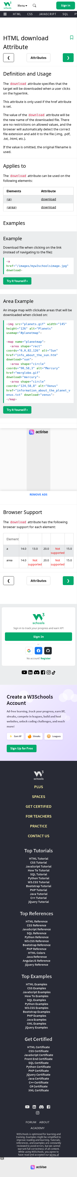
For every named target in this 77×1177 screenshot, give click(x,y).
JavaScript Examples (37, 992)
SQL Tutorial (38, 874)
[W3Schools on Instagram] (48, 673)
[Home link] (7, 5)
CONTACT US (38, 835)
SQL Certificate (38, 1063)
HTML (17, 14)
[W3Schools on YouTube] (24, 673)
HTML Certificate (38, 1047)
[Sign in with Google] (29, 650)
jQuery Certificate (38, 1074)
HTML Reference (37, 921)
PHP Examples (36, 1016)
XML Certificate (38, 1090)
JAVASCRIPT (47, 14)
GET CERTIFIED (39, 806)
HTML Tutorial (38, 858)
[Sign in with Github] (48, 650)
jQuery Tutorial (38, 902)
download (48, 199)
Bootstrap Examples (36, 1012)
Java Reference (36, 957)
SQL (65, 14)
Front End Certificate (38, 1059)
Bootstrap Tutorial (38, 886)
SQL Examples (36, 1000)
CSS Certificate (39, 1051)
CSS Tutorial (38, 862)
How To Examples (36, 996)
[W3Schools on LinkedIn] (30, 673)
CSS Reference (36, 925)
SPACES (38, 796)
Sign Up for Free (21, 748)
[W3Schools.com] (38, 776)
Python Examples (36, 1004)
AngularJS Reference (36, 961)
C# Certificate (39, 1086)
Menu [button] (21, 5)
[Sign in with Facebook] (38, 650)
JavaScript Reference (36, 929)
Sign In (38, 636)
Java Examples (36, 1019)
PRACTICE (38, 825)
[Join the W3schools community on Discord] (37, 673)
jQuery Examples (36, 1027)
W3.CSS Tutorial (38, 882)
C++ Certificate (38, 1082)
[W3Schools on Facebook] (42, 673)
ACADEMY (37, 1128)
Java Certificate (38, 1078)
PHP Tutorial (38, 890)
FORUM (31, 1122)
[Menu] (5, 14)
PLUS (38, 786)
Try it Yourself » (17, 281)
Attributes (38, 57)
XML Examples (36, 1023)
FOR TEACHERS (39, 816)
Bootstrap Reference (37, 945)
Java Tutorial (38, 894)
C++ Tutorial (38, 898)
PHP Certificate (38, 1071)
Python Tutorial (38, 878)
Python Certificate (38, 1067)
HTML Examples (36, 984)
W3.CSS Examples (36, 1008)
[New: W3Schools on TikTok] (53, 673)
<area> (12, 207)
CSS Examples (36, 988)
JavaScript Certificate (38, 1055)
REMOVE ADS (38, 494)
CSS (30, 14)
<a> (9, 199)
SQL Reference (36, 933)
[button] (34, 5)
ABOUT (44, 1122)
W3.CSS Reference (36, 941)
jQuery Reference (36, 964)
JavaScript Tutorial (38, 866)
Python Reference (37, 937)
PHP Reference (36, 949)
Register (46, 658)
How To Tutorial (38, 870)
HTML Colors (36, 953)
